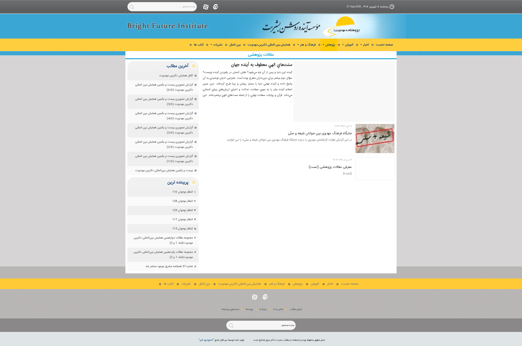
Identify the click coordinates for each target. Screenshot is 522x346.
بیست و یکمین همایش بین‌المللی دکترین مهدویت (164, 170)
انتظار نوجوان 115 (182, 228)
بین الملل (235, 44)
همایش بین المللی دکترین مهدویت (269, 44)
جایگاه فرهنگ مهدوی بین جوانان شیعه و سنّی (320, 133)
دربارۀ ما (263, 309)
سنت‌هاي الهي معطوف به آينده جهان (261, 64)
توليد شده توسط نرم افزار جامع (221, 340)
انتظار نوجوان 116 (182, 192)
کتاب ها (198, 44)
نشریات (217, 44)
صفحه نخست (384, 44)
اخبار (365, 44)
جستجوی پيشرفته (230, 309)
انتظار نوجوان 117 (182, 219)
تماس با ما (278, 309)
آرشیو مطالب (296, 309)
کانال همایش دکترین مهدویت (176, 75)
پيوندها (249, 309)
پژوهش (330, 44)
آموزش (348, 44)
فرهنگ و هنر (307, 44)
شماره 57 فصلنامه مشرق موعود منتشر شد (169, 266)
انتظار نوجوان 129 (182, 210)
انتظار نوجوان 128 (182, 201)
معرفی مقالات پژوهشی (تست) (330, 167)
